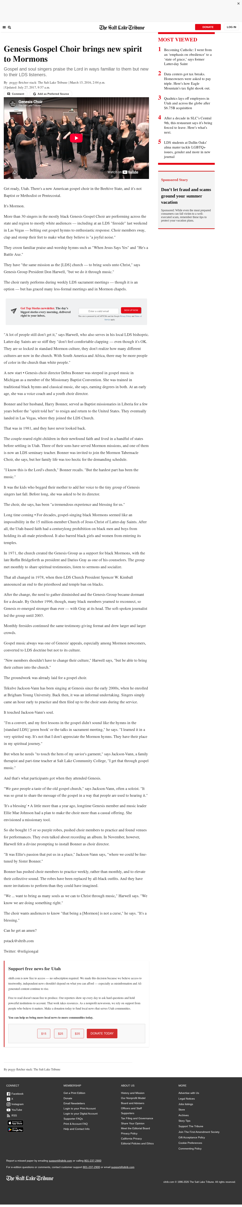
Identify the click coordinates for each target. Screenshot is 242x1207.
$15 (43, 1033)
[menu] (4, 27)
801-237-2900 (92, 1160)
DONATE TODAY (102, 1033)
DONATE (207, 27)
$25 (60, 1033)
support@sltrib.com (60, 1160)
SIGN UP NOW (131, 310)
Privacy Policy (125, 316)
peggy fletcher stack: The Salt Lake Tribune (37, 82)
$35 (77, 1033)
